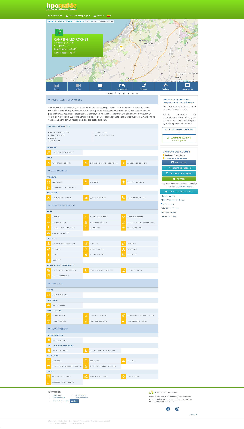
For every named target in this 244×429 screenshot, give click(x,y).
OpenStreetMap (183, 81)
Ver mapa (180, 179)
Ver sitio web (181, 162)
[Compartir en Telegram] (128, 93)
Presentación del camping (66, 99)
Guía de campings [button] (78, 16)
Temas (100, 16)
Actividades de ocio (63, 205)
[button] (109, 16)
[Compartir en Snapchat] (124, 93)
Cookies (74, 401)
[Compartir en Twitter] (119, 93)
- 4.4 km (168, 196)
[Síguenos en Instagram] (178, 409)
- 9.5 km (169, 212)
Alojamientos (59, 170)
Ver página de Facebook (180, 168)
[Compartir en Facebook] (115, 93)
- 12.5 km (169, 216)
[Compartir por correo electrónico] (133, 93)
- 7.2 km (167, 204)
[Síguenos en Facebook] (168, 409)
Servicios (57, 283)
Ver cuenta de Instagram (180, 173)
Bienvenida (56, 16)
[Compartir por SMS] (137, 93)
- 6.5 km (172, 200)
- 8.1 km (169, 208)
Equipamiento (59, 328)
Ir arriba (192, 414)
